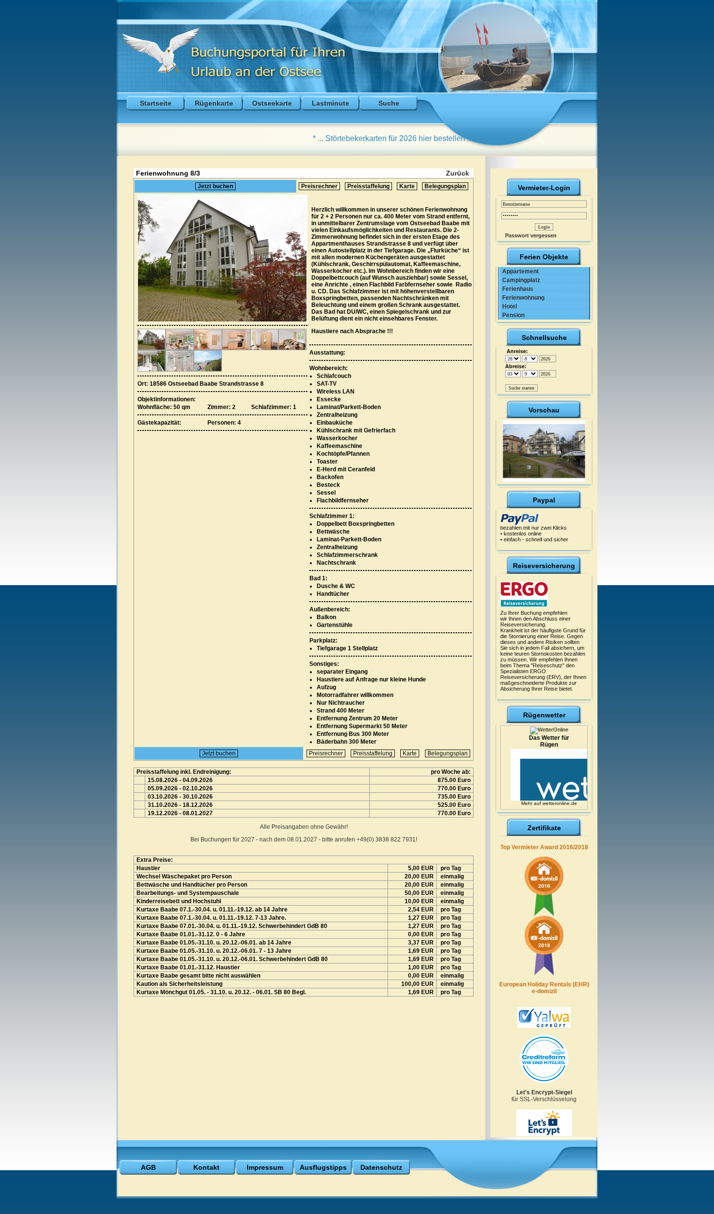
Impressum (265, 1167)
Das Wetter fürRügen (549, 741)
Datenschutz (381, 1167)
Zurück (457, 173)
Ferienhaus (515, 289)
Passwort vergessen (529, 235)
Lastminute (330, 103)
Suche (388, 103)
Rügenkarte (214, 103)
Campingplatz (519, 280)
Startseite (155, 103)
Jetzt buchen (215, 186)
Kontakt (206, 1167)
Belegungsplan (445, 186)
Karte (407, 186)
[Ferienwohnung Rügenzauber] (544, 449)
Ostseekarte (272, 103)
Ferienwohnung (521, 297)
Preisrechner (319, 186)
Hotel (507, 306)
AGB (148, 1167)
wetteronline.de (560, 803)
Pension (511, 315)
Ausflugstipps (323, 1167)
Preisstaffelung (368, 186)
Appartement (518, 271)
